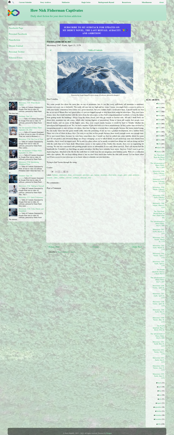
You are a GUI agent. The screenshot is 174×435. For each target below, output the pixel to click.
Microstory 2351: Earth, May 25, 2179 (159, 344)
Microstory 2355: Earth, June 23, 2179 (159, 376)
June (160, 395)
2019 (159, 119)
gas (92, 175)
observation (112, 175)
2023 (159, 136)
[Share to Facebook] (64, 171)
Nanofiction (14, 39)
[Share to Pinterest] (67, 171)
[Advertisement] (106, 271)
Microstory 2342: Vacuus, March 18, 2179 (159, 239)
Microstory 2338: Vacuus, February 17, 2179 (159, 189)
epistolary (86, 175)
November (158, 415)
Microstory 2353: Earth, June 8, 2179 (159, 360)
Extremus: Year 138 (25, 116)
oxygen (120, 175)
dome (70, 175)
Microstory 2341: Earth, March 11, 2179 (159, 231)
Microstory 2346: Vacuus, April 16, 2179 (159, 288)
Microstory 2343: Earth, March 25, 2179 (159, 247)
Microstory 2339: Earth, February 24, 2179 (159, 197)
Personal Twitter (17, 51)
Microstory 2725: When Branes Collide (29, 104)
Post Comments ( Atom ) (66, 252)
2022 (159, 132)
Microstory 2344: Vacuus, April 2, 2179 (159, 255)
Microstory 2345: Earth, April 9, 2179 (159, 263)
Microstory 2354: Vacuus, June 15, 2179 (159, 368)
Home (96, 246)
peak (130, 175)
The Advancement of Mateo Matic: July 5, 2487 (158, 279)
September (158, 407)
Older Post (137, 246)
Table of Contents (95, 50)
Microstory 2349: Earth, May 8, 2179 (159, 312)
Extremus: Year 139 (25, 175)
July (160, 399)
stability (62, 177)
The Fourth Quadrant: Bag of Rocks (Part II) (159, 328)
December (158, 419)
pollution (136, 175)
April (160, 387)
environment (77, 175)
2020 (159, 123)
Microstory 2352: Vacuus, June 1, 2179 (159, 352)
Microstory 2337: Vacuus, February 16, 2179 (159, 181)
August (159, 403)
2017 (159, 111)
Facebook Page (16, 28)
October (159, 411)
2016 (159, 107)
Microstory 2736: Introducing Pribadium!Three (29, 163)
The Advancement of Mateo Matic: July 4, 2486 (158, 223)
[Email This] (56, 171)
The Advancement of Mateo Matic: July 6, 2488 (158, 336)
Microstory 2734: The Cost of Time (31, 139)
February (159, 151)
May (160, 391)
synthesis (76, 177)
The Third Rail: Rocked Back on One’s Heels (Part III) (159, 214)
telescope (83, 177)
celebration (63, 175)
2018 (159, 115)
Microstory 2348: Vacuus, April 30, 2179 (159, 304)
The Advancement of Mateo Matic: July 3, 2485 (158, 165)
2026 (159, 424)
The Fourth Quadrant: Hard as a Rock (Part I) (158, 271)
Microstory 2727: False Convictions (31, 197)
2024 (159, 140)
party (126, 175)
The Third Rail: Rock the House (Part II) (159, 157)
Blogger (109, 433)
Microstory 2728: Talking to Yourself (31, 186)
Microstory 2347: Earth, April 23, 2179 (159, 295)
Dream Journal (16, 45)
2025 (159, 144)
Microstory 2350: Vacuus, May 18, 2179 (159, 320)
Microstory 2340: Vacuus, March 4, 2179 (159, 205)
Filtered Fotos (15, 57)
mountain (104, 175)
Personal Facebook (18, 33)
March (160, 383)
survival (69, 177)
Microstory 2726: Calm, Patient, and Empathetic (31, 210)
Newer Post (54, 246)
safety (56, 177)
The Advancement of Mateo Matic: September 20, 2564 (30, 129)
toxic (89, 177)
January (159, 147)
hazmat (97, 175)
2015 (159, 103)
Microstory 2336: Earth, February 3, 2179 (159, 173)
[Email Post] (52, 171)
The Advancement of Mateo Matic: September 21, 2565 (30, 151)
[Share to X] (62, 171)
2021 (159, 128)
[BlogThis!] (59, 171)
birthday (55, 175)
